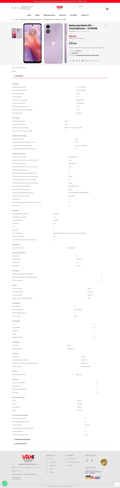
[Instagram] (12, 8)
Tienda (37, 15)
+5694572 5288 (81, 1)
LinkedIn (76, 60)
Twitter (73, 60)
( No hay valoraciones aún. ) (83, 31)
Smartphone (95, 55)
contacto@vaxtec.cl (36, 467)
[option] (17, 33)
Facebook (70, 60)
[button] (4, 483)
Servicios (62, 15)
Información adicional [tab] (22, 439)
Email (82, 60)
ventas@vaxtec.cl (17, 479)
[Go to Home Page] (12, 20)
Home (29, 15)
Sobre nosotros (49, 15)
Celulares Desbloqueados (83, 55)
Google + (79, 60)
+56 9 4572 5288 (20, 467)
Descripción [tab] (19, 76)
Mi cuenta (73, 15)
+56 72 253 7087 (19, 471)
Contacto (85, 15)
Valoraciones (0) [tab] (20, 443)
